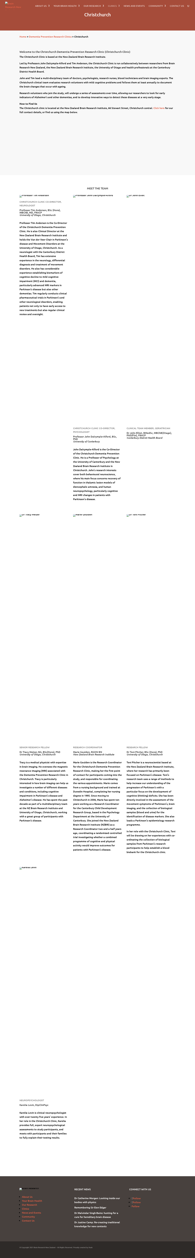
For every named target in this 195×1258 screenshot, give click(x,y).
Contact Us (177, 6)
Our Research (92, 6)
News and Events (134, 6)
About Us (41, 6)
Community (156, 6)
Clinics (112, 6)
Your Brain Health (65, 6)
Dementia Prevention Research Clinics (50, 36)
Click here (159, 108)
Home (23, 36)
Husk (90, 1247)
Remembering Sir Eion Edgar (90, 1207)
